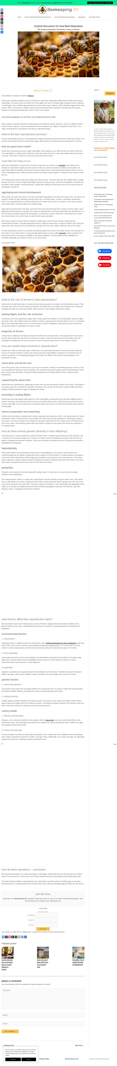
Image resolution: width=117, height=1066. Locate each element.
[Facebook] (2, 9)
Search (96, 90)
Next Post (79, 1045)
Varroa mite (50, 720)
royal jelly (62, 165)
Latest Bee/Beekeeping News (64, 17)
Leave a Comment (72, 29)
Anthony (31, 96)
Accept (29, 1059)
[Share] (2, 32)
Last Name (31, 925)
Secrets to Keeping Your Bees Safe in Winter (104, 236)
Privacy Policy (44, 1059)
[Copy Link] (2, 29)
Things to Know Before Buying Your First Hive (104, 209)
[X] (2, 13)
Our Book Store (94, 17)
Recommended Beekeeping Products (38, 17)
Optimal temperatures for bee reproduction (61, 643)
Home (19, 17)
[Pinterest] (2, 16)
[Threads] (2, 22)
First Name (31, 920)
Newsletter (82, 17)
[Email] (2, 25)
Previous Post (8, 1045)
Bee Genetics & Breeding (46, 29)
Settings (13, 1059)
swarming (62, 233)
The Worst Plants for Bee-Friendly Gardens (104, 212)
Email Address (31, 915)
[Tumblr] (2, 19)
